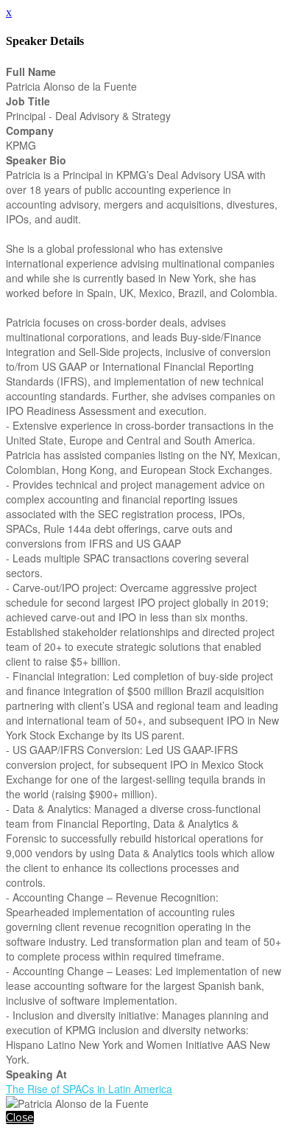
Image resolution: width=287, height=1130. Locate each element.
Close (20, 1117)
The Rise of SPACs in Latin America (89, 1088)
